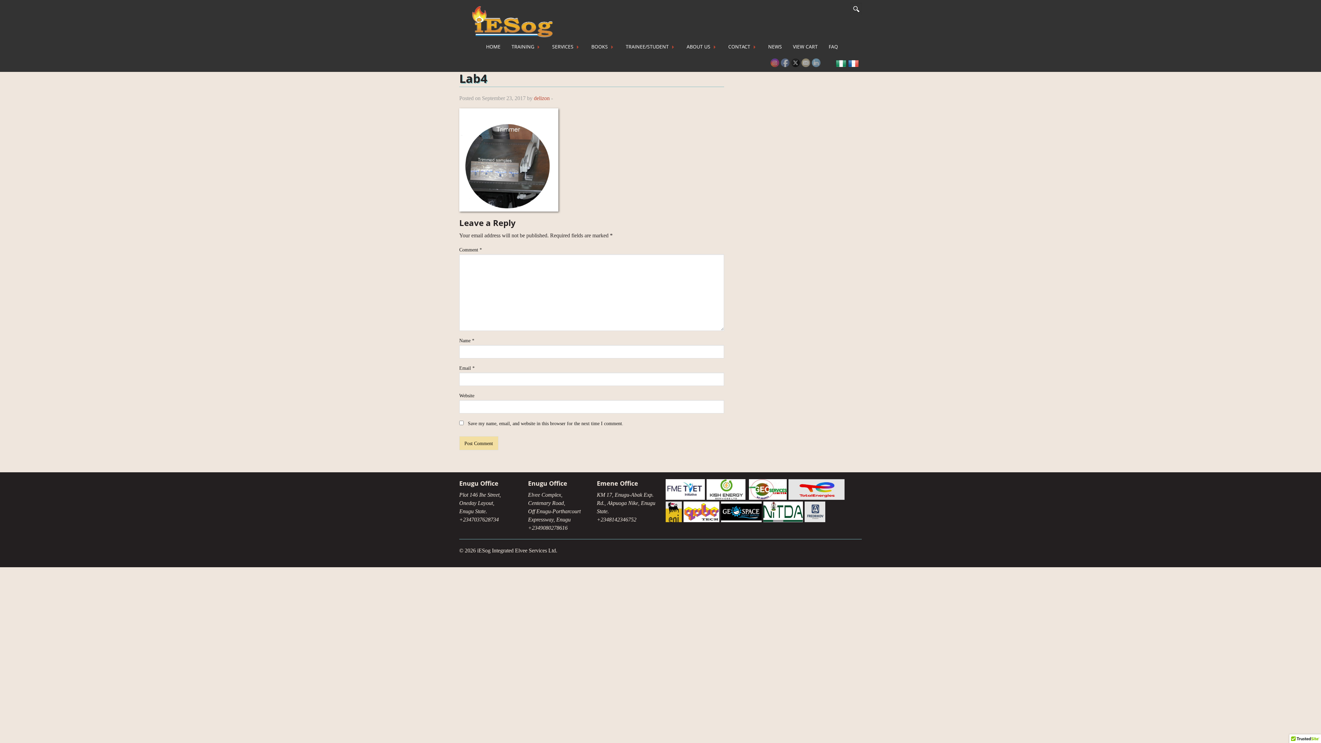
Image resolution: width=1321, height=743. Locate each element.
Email (467, 368)
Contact (739, 46)
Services (562, 46)
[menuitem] (493, 47)
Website (466, 395)
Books (599, 46)
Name (466, 340)
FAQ (833, 46)
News (775, 46)
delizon (542, 98)
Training (523, 46)
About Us (698, 46)
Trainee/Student (647, 46)
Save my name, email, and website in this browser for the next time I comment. (545, 423)
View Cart (805, 46)
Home (493, 46)
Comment (470, 249)
